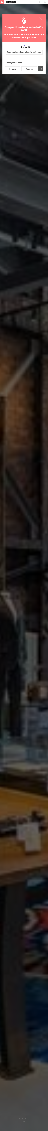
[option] (24, 567)
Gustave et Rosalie (11, 2)
